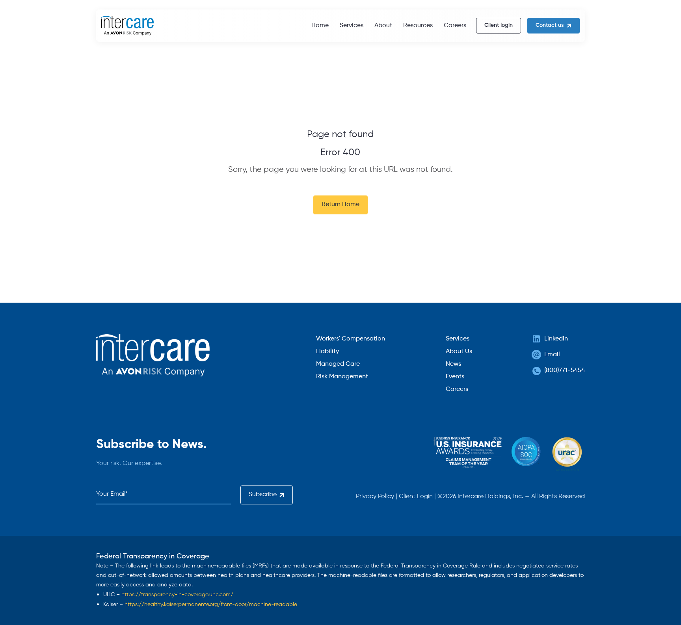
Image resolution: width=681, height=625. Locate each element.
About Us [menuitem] (459, 351)
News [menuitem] (453, 364)
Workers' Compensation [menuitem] (350, 339)
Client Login (416, 496)
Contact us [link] (550, 25)
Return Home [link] (340, 204)
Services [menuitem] (457, 339)
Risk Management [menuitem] (342, 377)
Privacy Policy (375, 496)
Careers (455, 25)
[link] (127, 25)
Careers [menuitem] (457, 389)
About (383, 25)
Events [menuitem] (455, 377)
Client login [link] (498, 25)
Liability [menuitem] (327, 351)
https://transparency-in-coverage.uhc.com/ (177, 594)
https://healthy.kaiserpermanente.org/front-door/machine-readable (211, 604)
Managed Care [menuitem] (338, 364)
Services (351, 25)
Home (320, 25)
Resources (418, 25)
